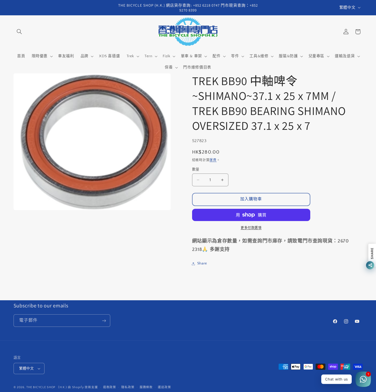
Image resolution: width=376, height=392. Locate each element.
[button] (19, 32)
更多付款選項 (251, 227)
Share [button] (202, 263)
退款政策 (109, 387)
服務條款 (146, 387)
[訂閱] (104, 320)
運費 (212, 160)
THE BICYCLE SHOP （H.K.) (47, 387)
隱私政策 (127, 387)
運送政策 (164, 387)
